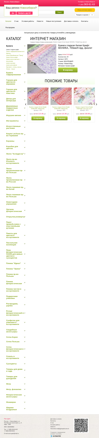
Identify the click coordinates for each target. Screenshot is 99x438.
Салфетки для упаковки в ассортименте (12, 322)
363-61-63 (89, 4)
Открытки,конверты (15, 217)
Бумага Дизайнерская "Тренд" (14, 55)
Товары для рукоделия (11, 377)
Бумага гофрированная (13, 74)
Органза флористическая (14, 210)
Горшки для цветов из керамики (11, 82)
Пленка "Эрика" (13, 269)
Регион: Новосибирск (11, 2)
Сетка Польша (12, 342)
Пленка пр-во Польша (12, 275)
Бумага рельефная (11, 65)
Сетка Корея (12, 337)
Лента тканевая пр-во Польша (15, 196)
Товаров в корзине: (83, 15)
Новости (40, 21)
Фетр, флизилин (13, 389)
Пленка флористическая (14, 283)
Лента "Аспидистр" (15, 154)
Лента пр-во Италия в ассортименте (12, 161)
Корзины (10, 141)
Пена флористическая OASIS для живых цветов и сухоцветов (14, 254)
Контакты (84, 21)
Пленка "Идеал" (13, 263)
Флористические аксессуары (14, 396)
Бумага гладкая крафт (12, 49)
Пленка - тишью (10, 69)
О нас (16, 21)
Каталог (8, 21)
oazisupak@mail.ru (13, 433)
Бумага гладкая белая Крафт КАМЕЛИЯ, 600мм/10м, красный (61, 108)
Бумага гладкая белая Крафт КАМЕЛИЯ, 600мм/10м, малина (38, 108)
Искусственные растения (13, 127)
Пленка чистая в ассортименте (13, 290)
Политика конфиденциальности (59, 428)
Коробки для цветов (12, 147)
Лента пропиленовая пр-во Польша (14, 170)
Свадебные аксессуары (11, 331)
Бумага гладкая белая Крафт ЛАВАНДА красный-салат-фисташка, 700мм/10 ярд (84, 108)
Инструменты (12, 121)
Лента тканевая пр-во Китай (15, 188)
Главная (32, 42)
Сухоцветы (11, 364)
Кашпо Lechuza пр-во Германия (15, 135)
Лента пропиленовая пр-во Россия (14, 180)
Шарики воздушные (11, 409)
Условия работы (28, 21)
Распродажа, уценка (12, 305)
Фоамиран (11, 402)
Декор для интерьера (11, 100)
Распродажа (10, 27)
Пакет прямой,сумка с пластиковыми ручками (13, 225)
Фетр (8, 384)
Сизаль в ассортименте (12, 357)
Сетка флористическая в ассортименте (14, 349)
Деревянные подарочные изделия (12, 108)
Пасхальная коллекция (11, 244)
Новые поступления (53, 21)
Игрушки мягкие (13, 115)
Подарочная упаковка (11, 297)
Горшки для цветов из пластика (11, 91)
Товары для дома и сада (14, 370)
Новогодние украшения (11, 203)
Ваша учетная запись (85, 10)
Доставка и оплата (71, 21)
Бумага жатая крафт (12, 57)
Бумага (9, 46)
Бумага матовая (10, 63)
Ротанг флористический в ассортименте (15, 313)
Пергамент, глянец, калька (13, 67)
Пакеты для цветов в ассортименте (12, 235)
